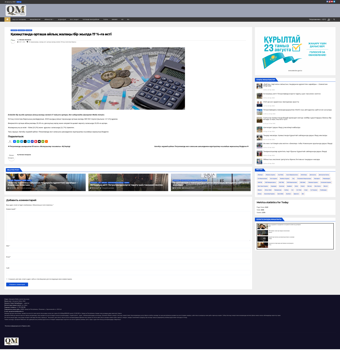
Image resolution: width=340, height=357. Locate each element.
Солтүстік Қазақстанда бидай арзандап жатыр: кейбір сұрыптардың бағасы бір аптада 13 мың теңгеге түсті (297, 118)
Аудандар (62, 19)
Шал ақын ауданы (263, 186)
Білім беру (304, 174)
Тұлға (105, 19)
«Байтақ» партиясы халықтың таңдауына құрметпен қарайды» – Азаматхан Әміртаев (43, 183)
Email (8, 257)
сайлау (286, 190)
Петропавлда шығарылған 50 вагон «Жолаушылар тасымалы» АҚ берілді (39, 146)
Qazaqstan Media (90, 115)
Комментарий (11, 209)
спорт (306, 190)
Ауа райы (280, 174)
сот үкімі (299, 190)
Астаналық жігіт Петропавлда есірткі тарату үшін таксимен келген (126, 185)
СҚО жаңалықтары (292, 182)
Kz (122, 19)
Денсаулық (313, 174)
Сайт (7, 268)
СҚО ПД (260, 182)
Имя (8, 246)
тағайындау (323, 190)
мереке (260, 190)
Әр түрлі (204, 180)
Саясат (29, 180)
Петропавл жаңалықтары (304, 178)
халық (259, 193)
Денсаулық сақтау (324, 174)
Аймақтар (48, 19)
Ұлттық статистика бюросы (68, 42)
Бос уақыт (74, 19)
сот (292, 190)
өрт (303, 193)
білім (296, 186)
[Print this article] (42, 141)
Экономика (29, 30)
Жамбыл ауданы (284, 178)
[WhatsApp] (18, 141)
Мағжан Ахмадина (25, 39)
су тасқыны (314, 190)
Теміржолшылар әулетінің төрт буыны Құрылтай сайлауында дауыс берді (295, 151)
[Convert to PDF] (35, 141)
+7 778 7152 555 (21, 307)
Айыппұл (260, 174)
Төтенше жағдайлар (91, 19)
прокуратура (277, 190)
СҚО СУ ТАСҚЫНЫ (19, 19)
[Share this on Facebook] (14, 141)
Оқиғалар (104, 182)
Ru (128, 19)
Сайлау (24, 180)
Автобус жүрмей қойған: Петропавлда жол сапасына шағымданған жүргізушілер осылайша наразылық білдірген (64, 132)
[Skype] (28, 141)
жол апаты (318, 186)
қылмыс (288, 193)
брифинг (289, 186)
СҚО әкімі (302, 182)
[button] (334, 19)
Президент (317, 178)
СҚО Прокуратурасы (270, 182)
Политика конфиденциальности (13, 326)
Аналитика (14, 30)
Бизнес (115, 19)
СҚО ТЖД (281, 182)
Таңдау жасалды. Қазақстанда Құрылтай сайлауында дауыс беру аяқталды (295, 135)
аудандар (273, 186)
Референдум (326, 178)
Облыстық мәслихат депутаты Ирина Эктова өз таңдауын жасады (291, 159)
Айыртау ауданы (270, 174)
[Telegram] (21, 141)
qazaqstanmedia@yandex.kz (16, 311)
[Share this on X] (25, 141)
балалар (281, 186)
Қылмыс (127, 182)
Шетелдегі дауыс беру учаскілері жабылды (281, 127)
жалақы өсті (42, 42)
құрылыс (296, 193)
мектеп (326, 186)
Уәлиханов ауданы (326, 182)
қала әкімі (280, 193)
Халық (199, 180)
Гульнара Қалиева (25, 188)
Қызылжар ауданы (269, 193)
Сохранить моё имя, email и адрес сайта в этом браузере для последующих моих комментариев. (40, 279)
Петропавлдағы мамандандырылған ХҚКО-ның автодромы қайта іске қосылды (211, 183)
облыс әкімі (268, 190)
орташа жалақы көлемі (53, 42)
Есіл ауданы (273, 178)
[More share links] (46, 141)
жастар (309, 186)
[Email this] (39, 141)
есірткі (302, 186)
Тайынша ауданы (313, 182)
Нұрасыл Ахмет (189, 188)
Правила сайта (26, 326)
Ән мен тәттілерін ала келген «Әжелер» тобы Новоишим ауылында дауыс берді (297, 143)
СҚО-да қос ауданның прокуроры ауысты (281, 102)
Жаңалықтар (35, 19)
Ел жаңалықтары (34, 42)
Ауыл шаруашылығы (292, 174)
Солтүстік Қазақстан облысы (115, 182)
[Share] (32, 141)
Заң (99, 182)
